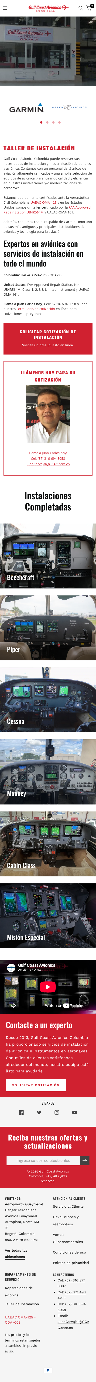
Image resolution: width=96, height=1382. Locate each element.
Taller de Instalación (22, 1304)
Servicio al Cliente (68, 1206)
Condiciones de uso (69, 1252)
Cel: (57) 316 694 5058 (48, 458)
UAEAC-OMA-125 (44, 202)
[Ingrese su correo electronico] (84, 1160)
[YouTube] (74, 1112)
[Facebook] (21, 1112)
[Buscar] (81, 8)
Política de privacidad (71, 1263)
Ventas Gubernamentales (68, 1238)
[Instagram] (57, 1112)
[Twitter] (39, 1112)
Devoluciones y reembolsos (66, 1220)
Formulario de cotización (36, 309)
